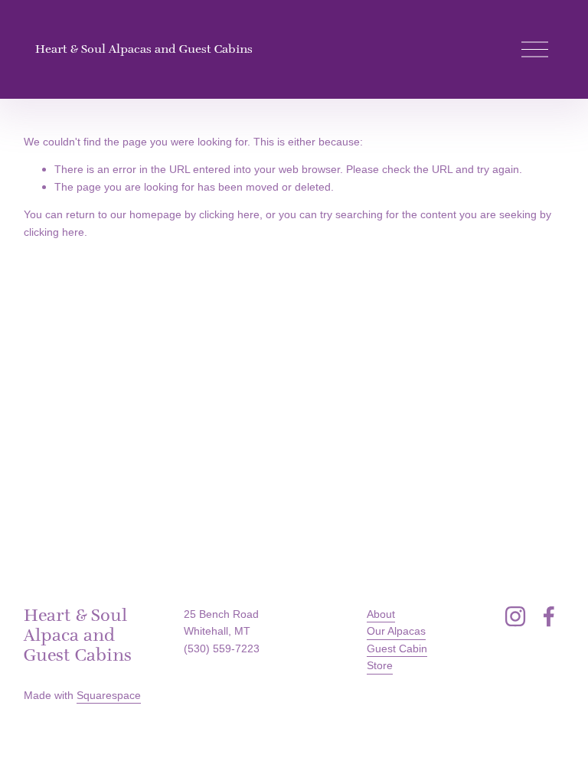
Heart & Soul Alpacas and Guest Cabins (144, 48)
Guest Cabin (397, 648)
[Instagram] (515, 616)
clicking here (229, 214)
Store (380, 665)
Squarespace (109, 695)
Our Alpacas (396, 631)
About (381, 614)
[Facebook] (549, 616)
